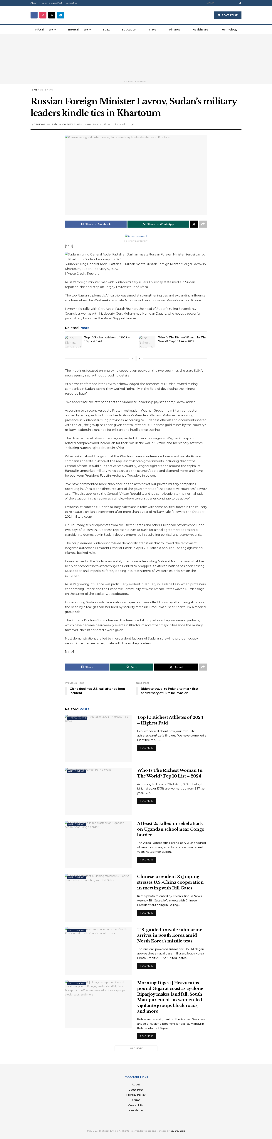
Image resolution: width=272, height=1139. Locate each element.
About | (35, 2)
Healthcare (200, 29)
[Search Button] (239, 3)
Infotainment (44, 29)
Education (129, 29)
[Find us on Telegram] (60, 15)
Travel (152, 29)
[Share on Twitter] (194, 224)
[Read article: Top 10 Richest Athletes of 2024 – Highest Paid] (73, 341)
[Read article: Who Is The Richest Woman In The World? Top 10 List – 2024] (147, 341)
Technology (228, 29)
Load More (136, 1048)
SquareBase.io (177, 1130)
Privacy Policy (135, 1095)
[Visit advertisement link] (136, 56)
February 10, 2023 (62, 124)
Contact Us (71, 2)
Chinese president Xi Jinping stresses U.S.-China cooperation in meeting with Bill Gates (170, 882)
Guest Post (135, 1089)
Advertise (229, 15)
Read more (148, 747)
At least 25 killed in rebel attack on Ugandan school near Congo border (170, 829)
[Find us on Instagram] (42, 15)
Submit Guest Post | (52, 2)
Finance (175, 29)
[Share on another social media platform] (203, 224)
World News (46, 89)
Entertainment (78, 29)
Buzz (106, 29)
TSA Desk (40, 124)
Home (34, 89)
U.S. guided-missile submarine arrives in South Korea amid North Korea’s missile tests (169, 935)
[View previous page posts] (132, 358)
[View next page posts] (139, 358)
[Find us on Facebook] (34, 15)
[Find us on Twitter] (51, 15)
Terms (136, 1100)
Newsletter (135, 1110)
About (136, 1084)
